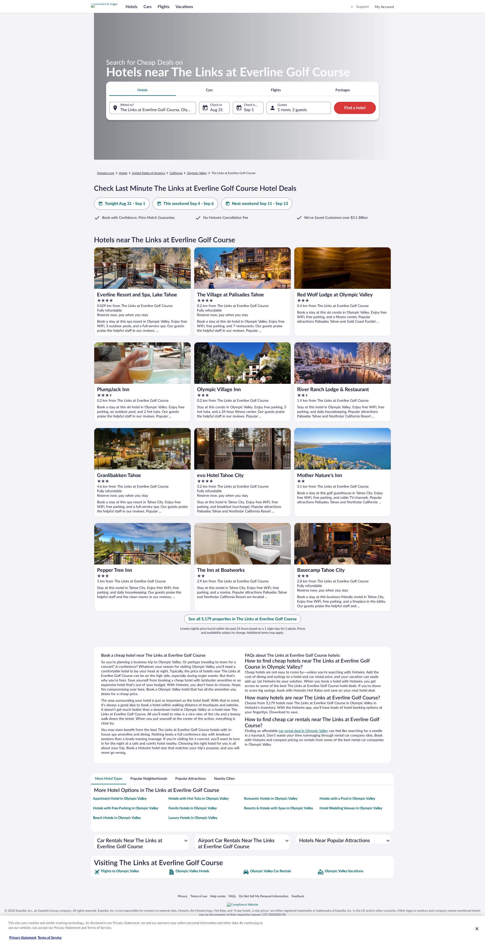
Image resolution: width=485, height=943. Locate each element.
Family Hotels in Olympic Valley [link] (192, 808)
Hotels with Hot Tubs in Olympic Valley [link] (198, 798)
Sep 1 (249, 110)
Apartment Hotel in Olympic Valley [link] (120, 798)
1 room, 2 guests (292, 110)
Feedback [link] (298, 896)
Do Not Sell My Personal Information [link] (263, 896)
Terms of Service (50, 937)
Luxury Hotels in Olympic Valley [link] (192, 818)
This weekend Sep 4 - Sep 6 (188, 204)
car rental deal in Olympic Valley (303, 731)
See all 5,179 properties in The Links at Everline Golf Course (242, 619)
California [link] (175, 173)
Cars (147, 7)
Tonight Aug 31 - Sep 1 (125, 204)
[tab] (142, 90)
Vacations (184, 7)
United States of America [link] (148, 173)
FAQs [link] (232, 896)
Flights (163, 7)
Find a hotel (355, 108)
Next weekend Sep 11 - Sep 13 (260, 204)
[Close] (476, 928)
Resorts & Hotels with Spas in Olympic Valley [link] (278, 808)
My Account (384, 7)
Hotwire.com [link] (105, 173)
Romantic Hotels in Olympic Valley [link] (270, 798)
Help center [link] (218, 896)
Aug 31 (216, 110)
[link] (130, 872)
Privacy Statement (22, 937)
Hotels (131, 7)
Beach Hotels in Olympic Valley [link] (117, 818)
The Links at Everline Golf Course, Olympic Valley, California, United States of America (158, 110)
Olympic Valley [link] (197, 173)
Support (362, 7)
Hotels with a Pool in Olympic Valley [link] (347, 798)
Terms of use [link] (198, 896)
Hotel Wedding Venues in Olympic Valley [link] (351, 808)
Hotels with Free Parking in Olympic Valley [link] (125, 808)
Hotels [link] (123, 173)
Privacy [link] (182, 896)
